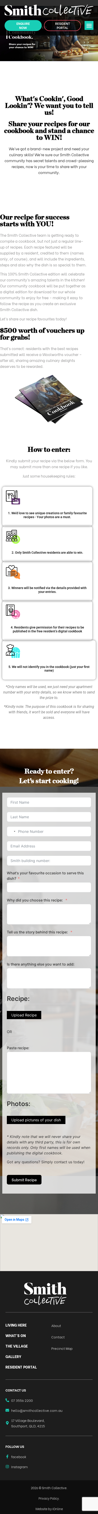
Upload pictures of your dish (36, 1120)
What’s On (15, 1335)
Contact (58, 1336)
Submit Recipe (24, 1179)
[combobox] (12, 831)
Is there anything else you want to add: (41, 964)
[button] (89, 25)
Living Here (16, 1324)
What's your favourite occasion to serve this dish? (45, 876)
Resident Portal (21, 1366)
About (56, 1325)
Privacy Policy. (49, 1498)
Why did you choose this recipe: (35, 900)
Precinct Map (61, 1348)
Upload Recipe (24, 1015)
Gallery (13, 1356)
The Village (16, 1345)
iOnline (57, 1508)
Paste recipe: (18, 1048)
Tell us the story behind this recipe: (38, 932)
